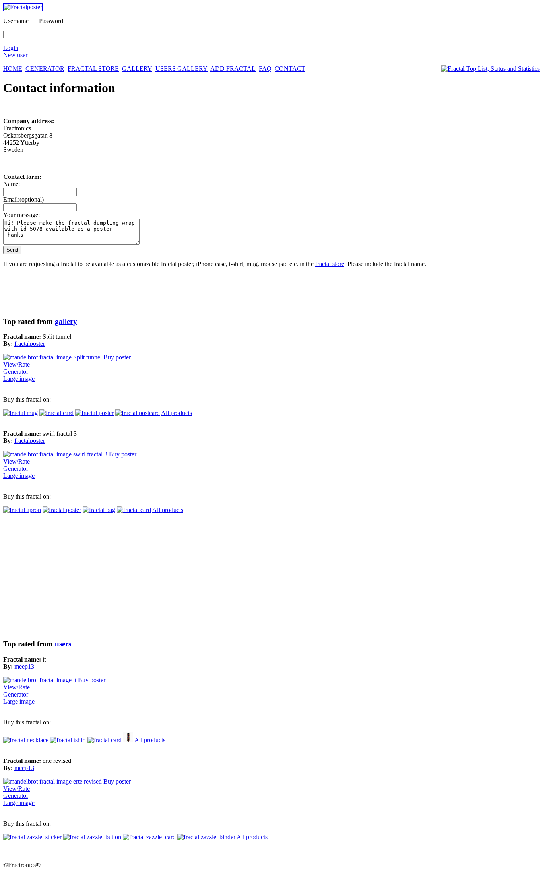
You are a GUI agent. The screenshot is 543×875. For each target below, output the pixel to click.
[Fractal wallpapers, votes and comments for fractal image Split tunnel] (52, 357)
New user (15, 55)
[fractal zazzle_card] (149, 837)
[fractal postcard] (137, 412)
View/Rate (16, 364)
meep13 (24, 666)
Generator (15, 371)
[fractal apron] (22, 509)
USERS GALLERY (181, 68)
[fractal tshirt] (68, 740)
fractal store (329, 263)
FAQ (265, 68)
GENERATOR (44, 68)
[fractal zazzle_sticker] (32, 837)
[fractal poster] (94, 412)
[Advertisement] (241, 576)
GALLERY (137, 68)
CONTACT (290, 68)
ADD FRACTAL (233, 68)
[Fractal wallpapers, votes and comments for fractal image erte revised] (52, 781)
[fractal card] (56, 412)
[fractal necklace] (25, 740)
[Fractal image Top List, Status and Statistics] (490, 68)
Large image (19, 378)
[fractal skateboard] (128, 740)
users (63, 644)
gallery (66, 321)
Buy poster (117, 357)
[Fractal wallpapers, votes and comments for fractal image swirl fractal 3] (55, 454)
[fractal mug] (20, 412)
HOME (12, 68)
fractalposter (29, 343)
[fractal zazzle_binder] (206, 837)
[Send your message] (12, 249)
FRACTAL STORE (93, 68)
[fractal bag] (99, 509)
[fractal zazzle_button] (92, 837)
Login (10, 48)
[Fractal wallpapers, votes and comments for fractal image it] (39, 680)
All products (176, 412)
